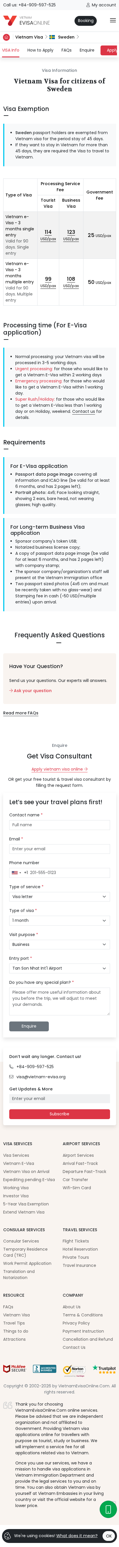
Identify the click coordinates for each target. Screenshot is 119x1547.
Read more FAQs (20, 713)
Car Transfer (75, 1180)
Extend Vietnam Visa (23, 1212)
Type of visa (23, 910)
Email (16, 839)
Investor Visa (16, 1196)
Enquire (87, 50)
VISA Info (10, 50)
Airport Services (78, 1155)
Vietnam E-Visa (18, 1163)
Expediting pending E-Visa (29, 1180)
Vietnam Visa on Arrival (26, 1171)
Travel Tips (14, 1323)
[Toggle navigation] (113, 21)
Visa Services (16, 1155)
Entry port (20, 958)
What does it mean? (77, 1536)
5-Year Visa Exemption (26, 1204)
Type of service (26, 887)
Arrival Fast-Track (80, 1163)
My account (104, 5)
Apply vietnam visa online (57, 769)
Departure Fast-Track (84, 1171)
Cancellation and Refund (88, 1339)
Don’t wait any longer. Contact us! (45, 1056)
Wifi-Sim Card (77, 1188)
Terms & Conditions (83, 1315)
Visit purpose (23, 934)
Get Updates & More (31, 1089)
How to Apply (40, 50)
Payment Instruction (83, 1331)
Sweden (66, 37)
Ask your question (32, 691)
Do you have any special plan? (41, 982)
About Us (72, 1307)
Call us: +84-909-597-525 (29, 5)
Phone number (24, 863)
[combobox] (19, 873)
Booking (86, 20)
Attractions (14, 1339)
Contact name (26, 815)
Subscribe (59, 1114)
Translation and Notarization (19, 1274)
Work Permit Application (27, 1263)
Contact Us (74, 1347)
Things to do (15, 1331)
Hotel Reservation (80, 1249)
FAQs (67, 50)
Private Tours (76, 1257)
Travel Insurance (79, 1265)
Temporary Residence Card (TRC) (25, 1252)
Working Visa (16, 1188)
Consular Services (21, 1241)
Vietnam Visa (29, 37)
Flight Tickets (76, 1241)
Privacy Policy (76, 1323)
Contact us (83, 411)
